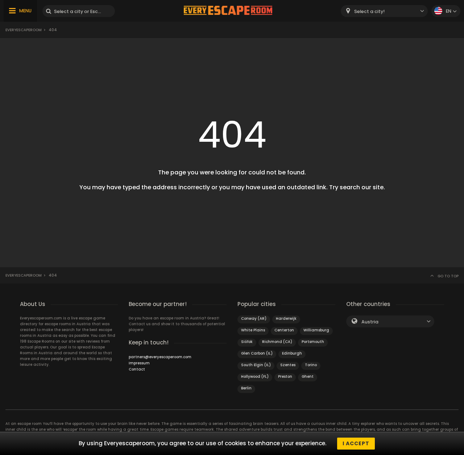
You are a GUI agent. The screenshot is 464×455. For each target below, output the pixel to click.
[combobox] (384, 11)
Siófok (247, 341)
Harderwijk (286, 318)
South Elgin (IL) (256, 365)
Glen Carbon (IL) (257, 353)
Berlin (246, 388)
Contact (137, 369)
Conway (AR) (253, 318)
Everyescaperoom (23, 30)
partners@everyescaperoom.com (160, 357)
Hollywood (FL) (255, 376)
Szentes (287, 365)
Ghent (308, 376)
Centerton (284, 330)
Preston (285, 376)
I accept (356, 443)
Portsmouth (313, 341)
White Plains (253, 330)
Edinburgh (292, 353)
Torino (311, 365)
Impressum (139, 363)
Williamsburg (316, 330)
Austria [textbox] (369, 322)
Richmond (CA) (277, 341)
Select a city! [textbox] (369, 11)
